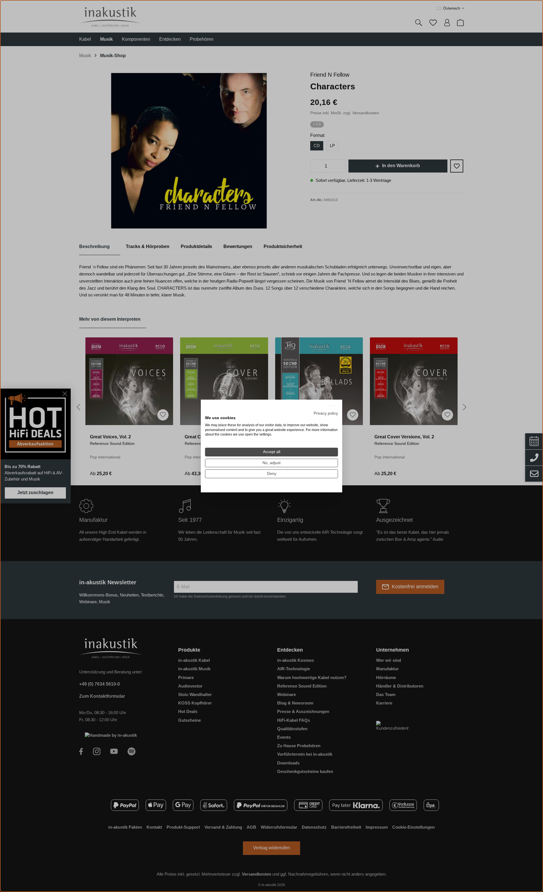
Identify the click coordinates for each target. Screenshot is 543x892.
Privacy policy (326, 413)
